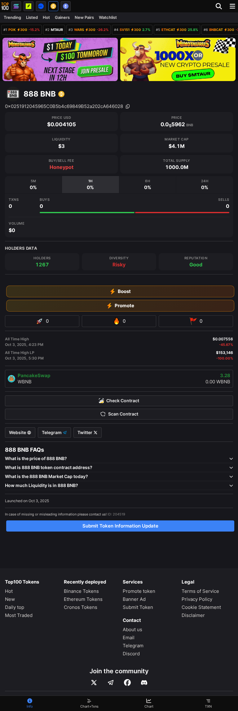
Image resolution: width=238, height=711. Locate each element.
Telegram (52, 432)
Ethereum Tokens (83, 599)
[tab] (33, 184)
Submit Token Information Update (120, 526)
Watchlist (108, 17)
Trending (12, 17)
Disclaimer (193, 615)
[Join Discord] (144, 682)
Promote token (139, 591)
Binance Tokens (81, 591)
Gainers (62, 17)
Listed (32, 17)
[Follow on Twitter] (94, 682)
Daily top (14, 607)
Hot (46, 17)
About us (132, 629)
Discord (131, 654)
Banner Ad (134, 599)
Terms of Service (200, 591)
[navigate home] (5, 6)
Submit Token (138, 607)
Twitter (85, 432)
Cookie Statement (201, 607)
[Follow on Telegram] (110, 682)
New (10, 599)
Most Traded (19, 615)
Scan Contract (123, 414)
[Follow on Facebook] (127, 682)
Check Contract (122, 400)
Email (128, 637)
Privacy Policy (197, 599)
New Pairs (84, 17)
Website (18, 432)
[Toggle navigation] (232, 6)
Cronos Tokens (80, 607)
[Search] (220, 6)
